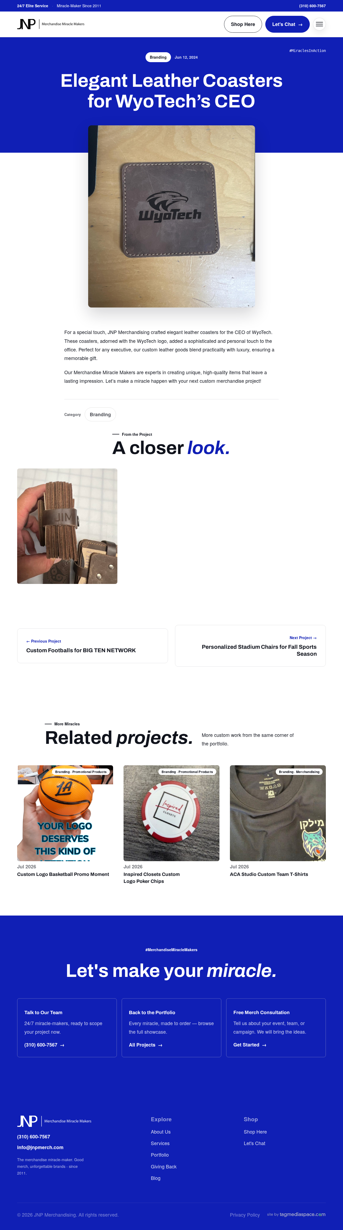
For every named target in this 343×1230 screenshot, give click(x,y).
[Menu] (319, 24)
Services (160, 1143)
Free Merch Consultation (261, 1012)
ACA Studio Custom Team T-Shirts (269, 874)
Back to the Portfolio (152, 1012)
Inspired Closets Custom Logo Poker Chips (152, 878)
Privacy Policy (245, 1214)
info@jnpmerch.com (40, 1147)
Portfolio (160, 1154)
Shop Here (243, 24)
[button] (67, 526)
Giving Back (164, 1166)
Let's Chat (287, 24)
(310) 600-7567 (312, 5)
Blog (156, 1178)
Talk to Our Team (43, 1012)
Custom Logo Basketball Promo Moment (63, 874)
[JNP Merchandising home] (50, 24)
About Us (161, 1131)
